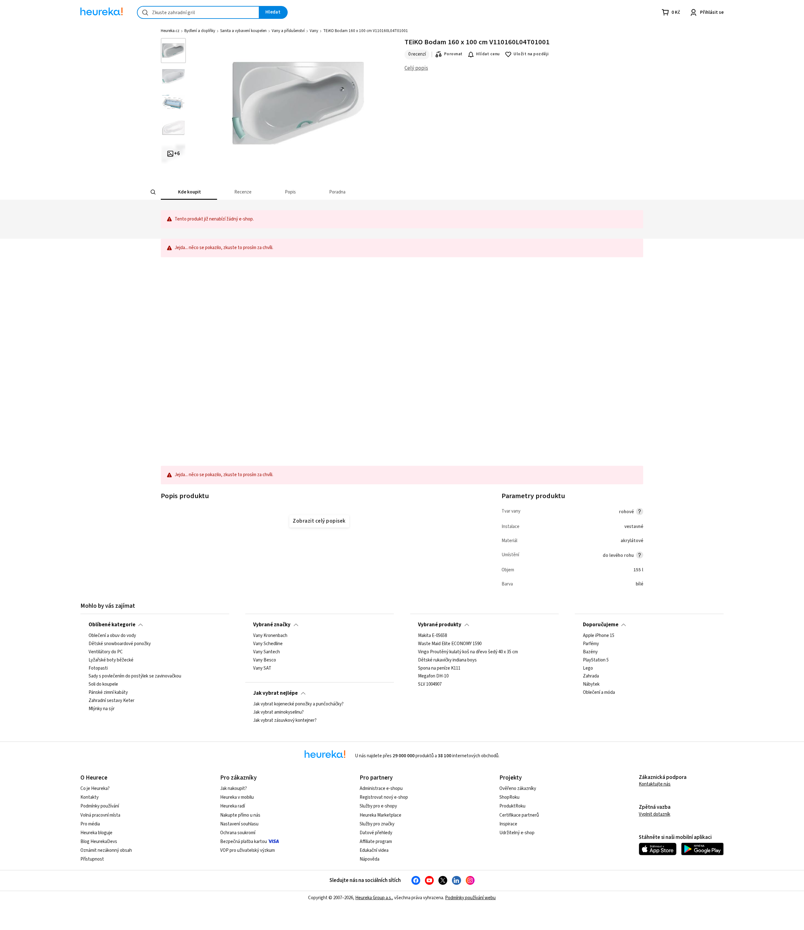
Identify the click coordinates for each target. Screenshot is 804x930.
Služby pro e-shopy (378, 806)
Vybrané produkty (439, 624)
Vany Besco (264, 660)
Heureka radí (232, 806)
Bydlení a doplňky (199, 31)
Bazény (590, 652)
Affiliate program (376, 841)
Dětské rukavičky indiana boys (447, 660)
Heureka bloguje (96, 832)
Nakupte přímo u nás (240, 815)
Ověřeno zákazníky (517, 788)
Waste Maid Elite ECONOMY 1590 (449, 644)
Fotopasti (98, 668)
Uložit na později (531, 54)
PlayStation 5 (596, 660)
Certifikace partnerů (519, 815)
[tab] (189, 192)
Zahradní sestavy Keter (111, 701)
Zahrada (591, 676)
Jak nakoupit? (233, 788)
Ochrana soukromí (237, 832)
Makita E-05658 (432, 636)
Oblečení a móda (599, 692)
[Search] (153, 192)
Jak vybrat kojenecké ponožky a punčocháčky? (298, 704)
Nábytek (591, 685)
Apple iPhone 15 (598, 636)
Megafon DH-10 (433, 676)
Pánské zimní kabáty (108, 692)
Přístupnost (92, 859)
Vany (314, 31)
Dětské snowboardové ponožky (120, 644)
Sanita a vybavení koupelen (243, 31)
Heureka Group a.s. (373, 898)
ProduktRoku (512, 806)
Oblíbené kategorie (112, 624)
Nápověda (369, 859)
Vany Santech (266, 652)
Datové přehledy (376, 832)
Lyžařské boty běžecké (111, 660)
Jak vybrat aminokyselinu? (278, 712)
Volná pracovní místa (100, 815)
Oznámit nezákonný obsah (106, 850)
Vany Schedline (268, 644)
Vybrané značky (272, 624)
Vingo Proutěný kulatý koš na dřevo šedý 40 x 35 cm (468, 652)
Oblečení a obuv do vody (112, 636)
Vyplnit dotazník (654, 814)
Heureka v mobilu (237, 797)
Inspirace (508, 824)
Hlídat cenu (488, 54)
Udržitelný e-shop (517, 832)
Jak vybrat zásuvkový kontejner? (285, 720)
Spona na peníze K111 (439, 668)
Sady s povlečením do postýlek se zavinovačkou (135, 676)
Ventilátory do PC (106, 652)
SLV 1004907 (430, 685)
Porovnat (453, 54)
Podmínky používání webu (470, 898)
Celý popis (416, 68)
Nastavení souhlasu (239, 824)
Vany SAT (262, 668)
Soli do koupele (103, 685)
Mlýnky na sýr (102, 709)
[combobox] (198, 12)
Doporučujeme (600, 624)
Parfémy (591, 644)
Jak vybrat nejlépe (275, 693)
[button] (189, 192)
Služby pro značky (377, 824)
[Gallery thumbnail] (173, 50)
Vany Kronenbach (270, 636)
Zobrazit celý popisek (319, 521)
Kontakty (89, 797)
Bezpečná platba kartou (243, 841)
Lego (588, 668)
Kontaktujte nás (655, 784)
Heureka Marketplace (380, 815)
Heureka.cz (170, 31)
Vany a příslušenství (288, 31)
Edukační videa (374, 850)
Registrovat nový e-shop (384, 797)
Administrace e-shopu (381, 788)
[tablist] (355, 192)
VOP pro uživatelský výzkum (247, 850)
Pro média (90, 824)
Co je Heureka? (95, 788)
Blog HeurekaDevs (98, 841)
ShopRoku (509, 797)
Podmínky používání (99, 806)
